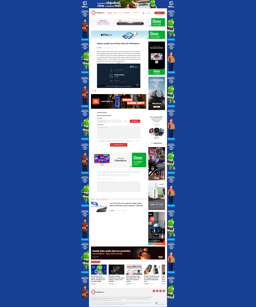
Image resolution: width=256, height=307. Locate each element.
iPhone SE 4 (119, 304)
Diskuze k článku (102, 113)
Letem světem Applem (104, 303)
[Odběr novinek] (143, 13)
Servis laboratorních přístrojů (137, 303)
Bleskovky (127, 13)
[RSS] (164, 291)
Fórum (115, 13)
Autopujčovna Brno (147, 303)
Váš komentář (100, 124)
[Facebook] (154, 291)
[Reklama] (85, 4)
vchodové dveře (107, 304)
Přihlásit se (135, 121)
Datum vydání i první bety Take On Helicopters (118, 43)
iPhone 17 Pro (113, 304)
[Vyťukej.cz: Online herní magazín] (97, 13)
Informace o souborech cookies (131, 298)
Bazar (120, 13)
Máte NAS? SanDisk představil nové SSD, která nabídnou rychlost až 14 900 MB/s (116, 278)
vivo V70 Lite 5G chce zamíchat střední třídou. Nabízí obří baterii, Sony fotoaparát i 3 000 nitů (126, 204)
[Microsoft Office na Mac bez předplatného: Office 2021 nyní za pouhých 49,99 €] (134, 270)
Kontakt (135, 13)
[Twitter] (157, 291)
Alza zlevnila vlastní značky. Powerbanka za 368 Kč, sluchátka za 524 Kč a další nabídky (98, 278)
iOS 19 (123, 304)
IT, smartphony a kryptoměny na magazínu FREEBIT (119, 303)
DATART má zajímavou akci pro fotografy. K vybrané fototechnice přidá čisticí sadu (152, 278)
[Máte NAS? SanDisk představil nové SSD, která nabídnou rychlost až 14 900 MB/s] (116, 270)
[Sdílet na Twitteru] (95, 91)
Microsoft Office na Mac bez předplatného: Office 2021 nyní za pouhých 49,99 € (133, 278)
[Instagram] (160, 291)
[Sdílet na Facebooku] (92, 91)
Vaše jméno (99, 118)
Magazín (109, 13)
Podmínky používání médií (103, 298)
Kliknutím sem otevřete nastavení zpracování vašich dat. (109, 300)
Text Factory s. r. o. (106, 297)
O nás (97, 300)
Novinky (100, 48)
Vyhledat (158, 13)
